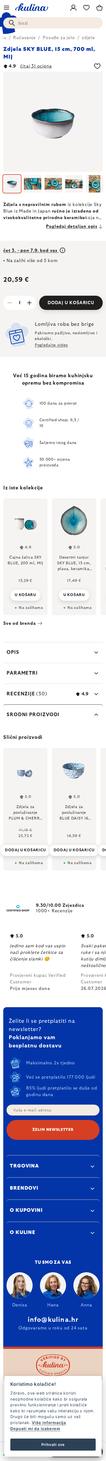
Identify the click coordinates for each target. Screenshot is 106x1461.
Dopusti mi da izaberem (35, 1428)
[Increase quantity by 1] (29, 303)
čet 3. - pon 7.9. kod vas (31, 250)
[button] (25, 846)
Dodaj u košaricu (71, 303)
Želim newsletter (52, 1130)
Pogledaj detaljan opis (71, 226)
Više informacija (49, 1422)
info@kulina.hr (53, 1320)
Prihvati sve (53, 1444)
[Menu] (6, 7)
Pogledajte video (51, 345)
